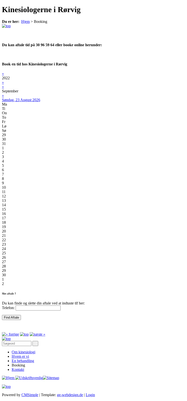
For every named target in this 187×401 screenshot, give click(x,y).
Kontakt (18, 369)
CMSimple (29, 395)
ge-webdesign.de (70, 395)
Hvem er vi (20, 356)
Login (90, 395)
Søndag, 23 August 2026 (21, 100)
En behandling (23, 361)
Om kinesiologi (23, 352)
